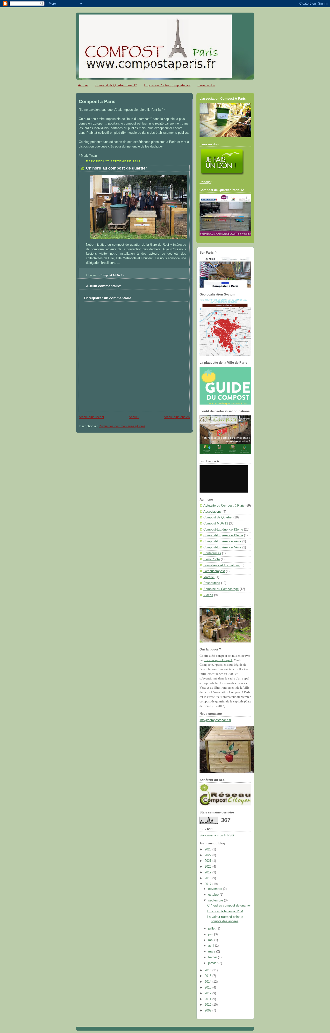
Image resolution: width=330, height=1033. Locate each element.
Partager (205, 182)
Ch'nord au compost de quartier (116, 168)
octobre (214, 894)
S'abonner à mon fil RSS (217, 835)
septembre (216, 900)
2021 (208, 861)
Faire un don (206, 85)
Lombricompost (214, 571)
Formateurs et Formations (221, 565)
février (213, 957)
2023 (208, 849)
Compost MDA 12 (112, 275)
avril (211, 945)
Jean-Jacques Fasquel (218, 660)
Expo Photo (211, 559)
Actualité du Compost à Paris (223, 505)
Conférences (212, 553)
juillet (212, 928)
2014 (208, 981)
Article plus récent (91, 417)
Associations (212, 511)
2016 (208, 970)
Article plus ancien (177, 417)
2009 (208, 1010)
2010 (208, 1004)
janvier (213, 963)
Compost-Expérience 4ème (222, 547)
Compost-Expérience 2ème (222, 541)
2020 (208, 866)
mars (212, 951)
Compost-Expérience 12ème (223, 529)
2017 (208, 884)
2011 (208, 999)
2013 (208, 987)
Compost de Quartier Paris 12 (116, 85)
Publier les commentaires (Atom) (122, 426)
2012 (208, 993)
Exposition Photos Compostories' (167, 85)
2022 (208, 855)
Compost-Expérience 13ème (223, 535)
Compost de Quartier (217, 517)
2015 (208, 976)
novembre (215, 889)
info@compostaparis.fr (215, 720)
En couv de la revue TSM (225, 911)
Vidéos (208, 595)
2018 (208, 878)
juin (211, 934)
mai (211, 940)
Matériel (209, 577)
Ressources (211, 583)
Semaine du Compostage (221, 589)
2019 (208, 872)
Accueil (83, 85)
